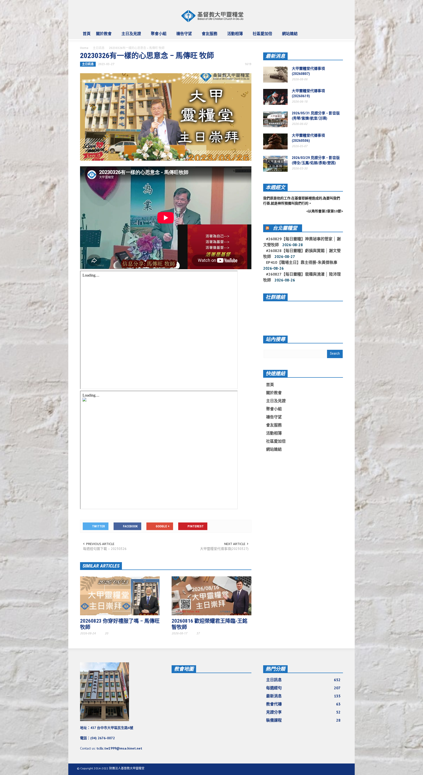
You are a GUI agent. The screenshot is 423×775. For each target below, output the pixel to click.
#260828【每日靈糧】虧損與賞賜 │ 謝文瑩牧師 (302, 253)
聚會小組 (157, 35)
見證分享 (303, 712)
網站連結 (288, 35)
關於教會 (102, 35)
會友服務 (208, 35)
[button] (338, 33)
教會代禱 (303, 704)
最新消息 (275, 56)
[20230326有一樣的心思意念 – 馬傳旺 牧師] (165, 116)
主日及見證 (130, 35)
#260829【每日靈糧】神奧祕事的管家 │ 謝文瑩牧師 (302, 241)
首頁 (87, 33)
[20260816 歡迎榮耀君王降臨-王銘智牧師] (211, 595)
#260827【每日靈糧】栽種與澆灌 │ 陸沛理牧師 (302, 277)
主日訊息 (99, 47)
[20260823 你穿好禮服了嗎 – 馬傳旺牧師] (120, 595)
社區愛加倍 (261, 35)
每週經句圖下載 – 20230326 (105, 548)
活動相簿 (233, 35)
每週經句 (303, 687)
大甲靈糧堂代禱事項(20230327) (224, 548)
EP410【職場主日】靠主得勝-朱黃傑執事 (301, 262)
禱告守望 (183, 35)
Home (84, 47)
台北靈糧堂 (285, 228)
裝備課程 (303, 720)
